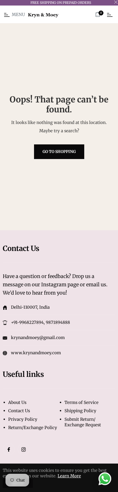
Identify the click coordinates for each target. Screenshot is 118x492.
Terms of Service (81, 402)
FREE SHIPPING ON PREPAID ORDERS (60, 3)
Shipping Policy (80, 410)
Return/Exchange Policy (32, 427)
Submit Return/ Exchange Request (82, 422)
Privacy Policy (22, 419)
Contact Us (19, 410)
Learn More (69, 475)
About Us (17, 402)
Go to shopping (59, 151)
